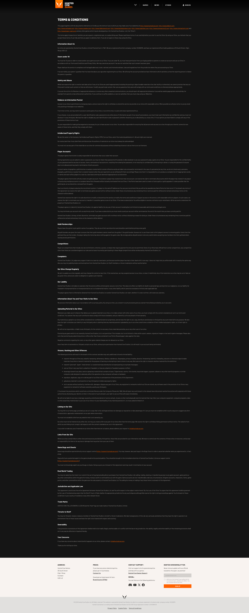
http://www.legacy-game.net (67, 31)
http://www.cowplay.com (83, 28)
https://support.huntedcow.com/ (107, 451)
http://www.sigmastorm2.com (159, 28)
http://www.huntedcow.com (149, 26)
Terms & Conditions (135, 608)
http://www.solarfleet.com (140, 28)
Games (145, 5)
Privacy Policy (112, 608)
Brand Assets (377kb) (100, 580)
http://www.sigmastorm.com (179, 28)
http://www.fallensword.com (101, 28)
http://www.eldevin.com (166, 26)
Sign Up (177, 586)
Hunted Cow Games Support (137, 573)
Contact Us (97, 573)
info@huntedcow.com (136, 428)
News (156, 5)
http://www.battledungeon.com (121, 28)
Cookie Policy (122, 608)
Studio (168, 5)
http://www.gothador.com (66, 28)
